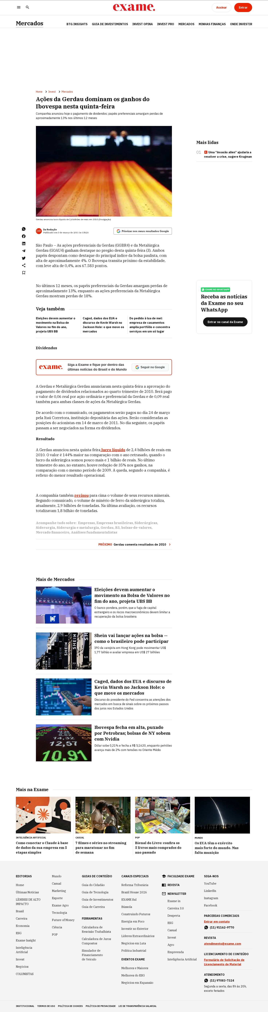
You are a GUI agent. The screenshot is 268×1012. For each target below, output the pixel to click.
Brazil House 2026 (134, 892)
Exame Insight (26, 940)
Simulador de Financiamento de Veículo (92, 955)
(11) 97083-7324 (222, 980)
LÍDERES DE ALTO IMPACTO (28, 902)
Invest (52, 91)
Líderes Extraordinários (137, 936)
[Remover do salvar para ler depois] (24, 272)
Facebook (210, 905)
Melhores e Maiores (134, 968)
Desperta (174, 915)
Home (39, 91)
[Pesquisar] (27, 7)
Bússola (126, 907)
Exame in (174, 901)
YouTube (210, 883)
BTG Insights (77, 24)
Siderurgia (45, 528)
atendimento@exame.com (222, 943)
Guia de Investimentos (110, 24)
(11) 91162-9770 (222, 927)
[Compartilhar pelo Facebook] (24, 236)
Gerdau (107, 528)
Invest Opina (142, 24)
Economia (23, 926)
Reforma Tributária (134, 885)
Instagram (211, 898)
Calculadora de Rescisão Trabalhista (96, 929)
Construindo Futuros (135, 914)
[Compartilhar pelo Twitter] (24, 258)
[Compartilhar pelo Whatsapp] (24, 229)
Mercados (29, 23)
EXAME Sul (129, 899)
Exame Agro (60, 905)
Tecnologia (59, 912)
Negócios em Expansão (137, 982)
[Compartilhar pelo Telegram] (24, 251)
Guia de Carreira (93, 907)
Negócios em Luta (133, 943)
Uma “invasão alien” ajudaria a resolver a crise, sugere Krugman (228, 154)
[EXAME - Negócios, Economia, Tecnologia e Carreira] (134, 7)
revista (174, 885)
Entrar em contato (217, 921)
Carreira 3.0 (176, 908)
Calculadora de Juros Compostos (96, 941)
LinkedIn (210, 891)
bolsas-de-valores (136, 528)
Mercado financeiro (52, 532)
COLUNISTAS (25, 974)
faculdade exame (181, 876)
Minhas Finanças (212, 24)
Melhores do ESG (133, 975)
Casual (56, 883)
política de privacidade (101, 1006)
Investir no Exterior (134, 929)
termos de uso (46, 1006)
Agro (171, 945)
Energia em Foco (132, 921)
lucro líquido (112, 449)
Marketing (59, 891)
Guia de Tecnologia (95, 892)
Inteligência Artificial (24, 950)
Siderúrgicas (146, 523)
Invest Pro (165, 24)
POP (55, 934)
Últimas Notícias (27, 892)
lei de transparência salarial (138, 1006)
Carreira (21, 918)
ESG (19, 933)
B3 (117, 528)
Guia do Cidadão (93, 885)
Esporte (57, 898)
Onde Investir (241, 24)
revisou (81, 495)
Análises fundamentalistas (94, 532)
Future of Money (63, 920)
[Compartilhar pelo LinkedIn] (24, 243)
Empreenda (176, 952)
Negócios (22, 966)
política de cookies (70, 1006)
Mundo (56, 876)
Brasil (20, 911)
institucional (25, 1006)
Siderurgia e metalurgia (78, 528)
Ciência (57, 927)
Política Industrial (133, 950)
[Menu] (19, 7)
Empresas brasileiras (114, 523)
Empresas (86, 523)
